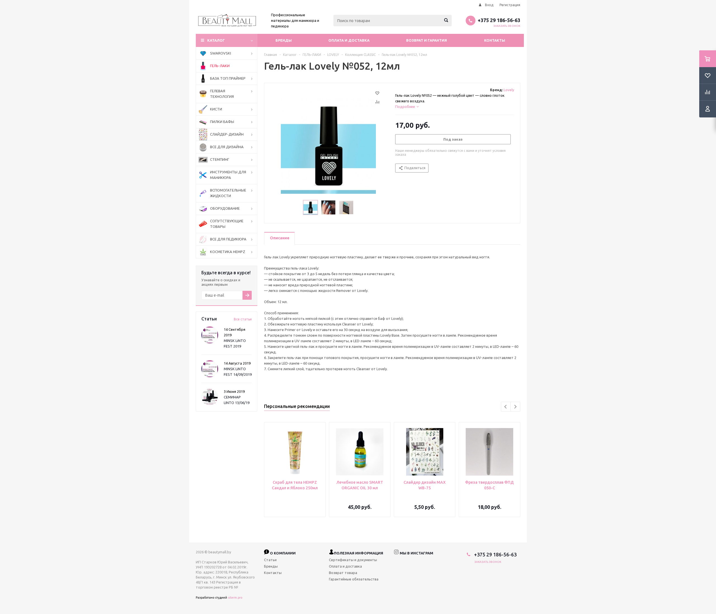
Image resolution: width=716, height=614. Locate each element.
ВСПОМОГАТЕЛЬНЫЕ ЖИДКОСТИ (228, 193)
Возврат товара (343, 573)
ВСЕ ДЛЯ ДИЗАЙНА (227, 147)
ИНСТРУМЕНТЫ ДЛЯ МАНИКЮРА (228, 175)
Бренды (283, 40)
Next (515, 406)
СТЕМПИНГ (219, 159)
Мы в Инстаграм (416, 553)
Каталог (216, 40)
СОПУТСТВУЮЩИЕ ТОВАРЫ (226, 223)
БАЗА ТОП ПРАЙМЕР (228, 78)
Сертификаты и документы (353, 560)
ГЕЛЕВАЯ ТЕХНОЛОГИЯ (222, 93)
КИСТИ (216, 109)
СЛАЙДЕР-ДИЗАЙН (227, 134)
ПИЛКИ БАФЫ (222, 122)
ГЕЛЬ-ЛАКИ (220, 66)
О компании (282, 553)
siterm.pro (235, 597)
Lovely (509, 90)
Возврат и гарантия (426, 40)
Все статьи (243, 319)
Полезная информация (358, 553)
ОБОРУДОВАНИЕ (225, 208)
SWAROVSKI (220, 53)
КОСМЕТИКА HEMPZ (227, 252)
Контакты (494, 40)
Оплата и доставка (348, 40)
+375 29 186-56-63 (499, 20)
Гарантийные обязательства (353, 579)
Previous (505, 406)
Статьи (270, 560)
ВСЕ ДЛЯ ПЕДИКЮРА (228, 239)
